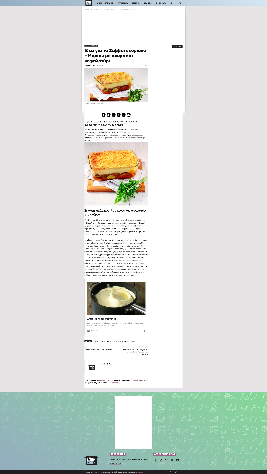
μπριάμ (103, 341)
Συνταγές (109, 3)
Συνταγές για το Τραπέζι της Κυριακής (125, 341)
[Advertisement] (133, 26)
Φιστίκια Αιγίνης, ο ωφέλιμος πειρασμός (98, 350)
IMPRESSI (140, 472)
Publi (92, 9)
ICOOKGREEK (96, 472)
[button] (180, 3)
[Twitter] (172, 461)
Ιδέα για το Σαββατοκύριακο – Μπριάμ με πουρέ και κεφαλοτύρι (115, 56)
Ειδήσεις (148, 3)
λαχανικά (95, 341)
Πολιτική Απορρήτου (176, 472)
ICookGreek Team (89, 65)
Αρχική (99, 3)
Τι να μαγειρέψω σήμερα (91, 45)
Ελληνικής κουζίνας (138, 380)
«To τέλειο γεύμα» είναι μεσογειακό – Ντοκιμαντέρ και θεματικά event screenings (135, 352)
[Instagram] (161, 461)
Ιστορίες (136, 3)
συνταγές (102, 380)
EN (172, 3)
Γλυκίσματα (123, 3)
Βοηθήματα (161, 3)
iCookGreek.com (112, 383)
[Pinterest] (166, 461)
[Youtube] (177, 461)
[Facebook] (155, 461)
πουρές (109, 341)
